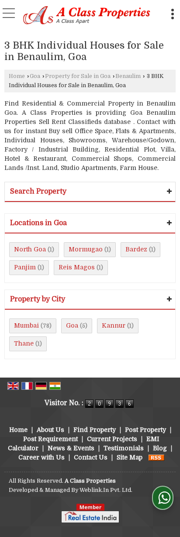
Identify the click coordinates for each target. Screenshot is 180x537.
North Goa (30, 249)
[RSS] (156, 457)
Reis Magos (77, 267)
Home (17, 76)
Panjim (25, 267)
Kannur (113, 325)
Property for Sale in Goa (78, 76)
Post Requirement (50, 438)
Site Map (129, 457)
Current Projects (112, 438)
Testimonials (124, 448)
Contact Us (90, 457)
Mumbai (26, 325)
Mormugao (86, 249)
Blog (160, 448)
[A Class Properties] (87, 16)
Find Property (94, 429)
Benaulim (128, 76)
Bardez (136, 249)
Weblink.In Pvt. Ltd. (106, 490)
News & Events (71, 448)
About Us (50, 429)
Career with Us (41, 457)
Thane (24, 343)
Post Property (145, 429)
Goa (35, 76)
